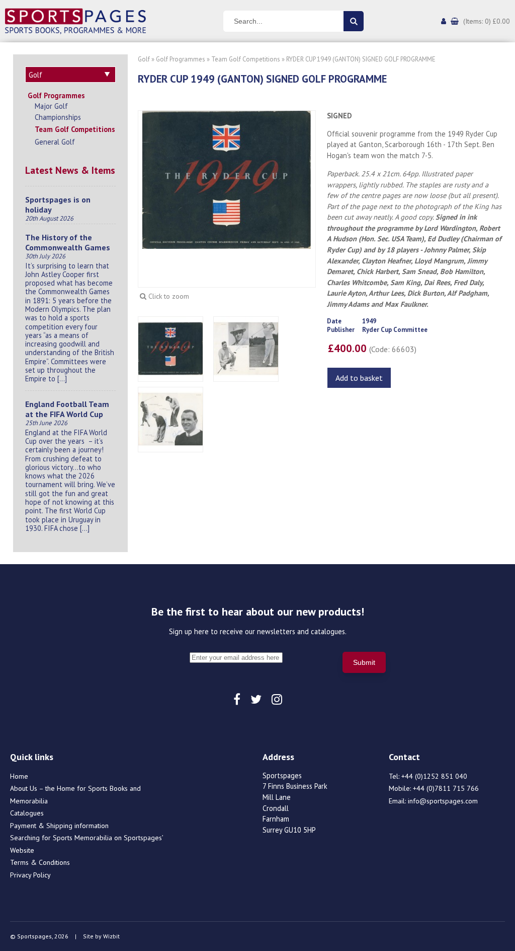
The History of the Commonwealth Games (67, 242)
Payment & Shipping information (59, 825)
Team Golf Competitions (75, 129)
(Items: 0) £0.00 (486, 21)
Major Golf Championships (58, 111)
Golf (144, 59)
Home (19, 776)
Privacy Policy (30, 874)
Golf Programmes (56, 95)
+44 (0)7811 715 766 (446, 788)
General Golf (55, 142)
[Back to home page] (75, 20)
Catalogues (27, 813)
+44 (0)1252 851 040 (434, 776)
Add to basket (359, 378)
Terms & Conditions (40, 862)
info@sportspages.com (443, 800)
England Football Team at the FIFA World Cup (67, 409)
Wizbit (111, 936)
